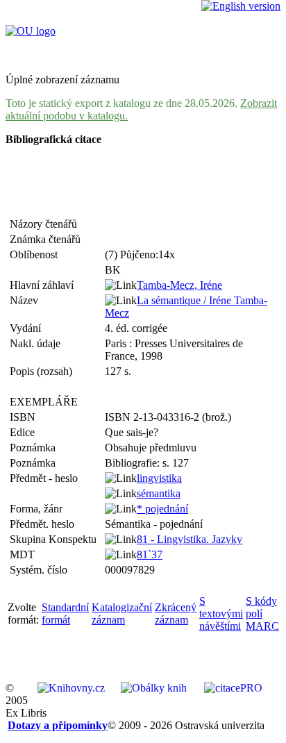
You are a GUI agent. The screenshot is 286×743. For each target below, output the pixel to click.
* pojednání (162, 509)
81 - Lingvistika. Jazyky (189, 539)
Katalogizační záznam (122, 613)
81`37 (149, 554)
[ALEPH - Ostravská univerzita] (31, 31)
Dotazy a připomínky (58, 725)
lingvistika (159, 478)
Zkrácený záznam (175, 613)
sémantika (158, 493)
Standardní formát (65, 613)
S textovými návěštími (221, 613)
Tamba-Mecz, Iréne (179, 285)
